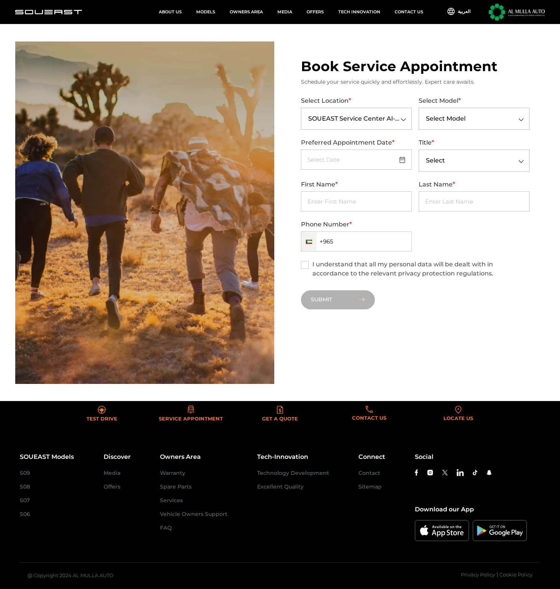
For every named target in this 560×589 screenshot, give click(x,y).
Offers (315, 11)
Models (205, 11)
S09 (25, 473)
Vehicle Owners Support (193, 514)
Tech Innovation (359, 11)
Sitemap (370, 486)
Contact (369, 473)
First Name (319, 184)
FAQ (166, 527)
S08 (25, 486)
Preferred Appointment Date (348, 142)
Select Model (440, 100)
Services (171, 500)
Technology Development (293, 473)
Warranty (172, 473)
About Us (170, 11)
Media (284, 11)
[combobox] (308, 119)
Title (426, 142)
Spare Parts (176, 486)
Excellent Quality (280, 486)
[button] (309, 241)
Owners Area (246, 11)
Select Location (326, 100)
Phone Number (326, 224)
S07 (25, 500)
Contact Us (409, 11)
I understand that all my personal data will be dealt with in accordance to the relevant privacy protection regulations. (402, 269)
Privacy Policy (478, 574)
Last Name (437, 184)
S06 (25, 514)
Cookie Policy (516, 574)
